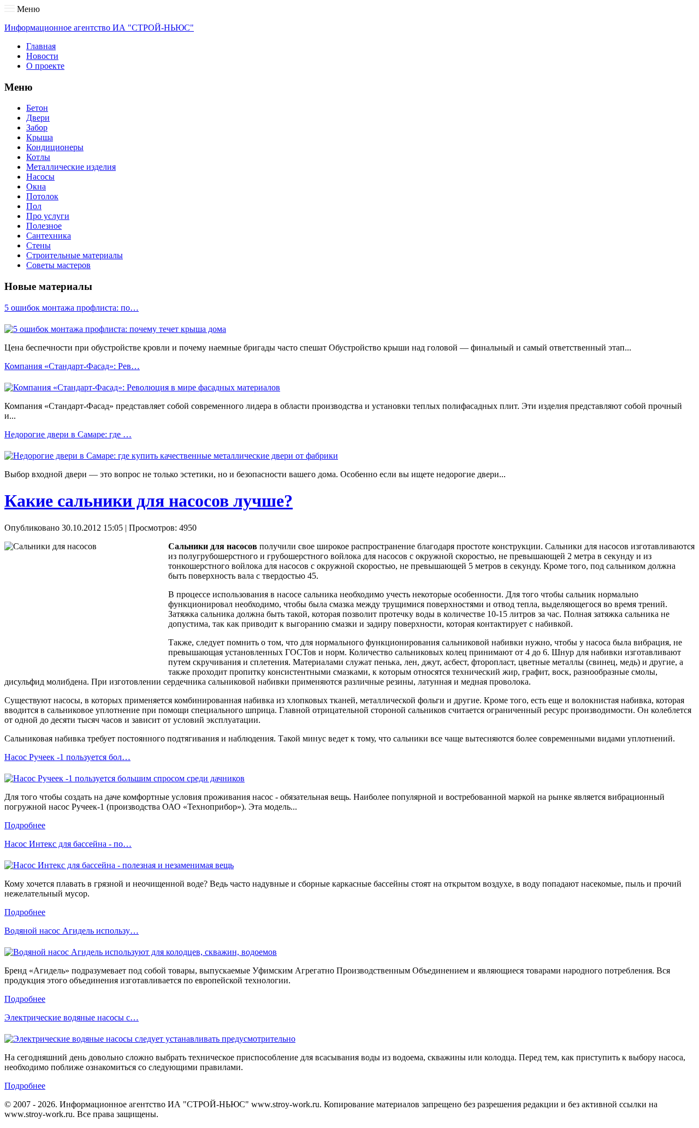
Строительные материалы (74, 255)
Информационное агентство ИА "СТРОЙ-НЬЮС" (99, 27)
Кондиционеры (55, 147)
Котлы (38, 157)
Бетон (37, 107)
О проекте (45, 65)
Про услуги (47, 216)
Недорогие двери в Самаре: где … (68, 434)
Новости (42, 56)
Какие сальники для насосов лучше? (148, 500)
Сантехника (48, 235)
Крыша (39, 137)
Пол (34, 206)
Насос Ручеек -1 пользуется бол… (67, 757)
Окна (36, 186)
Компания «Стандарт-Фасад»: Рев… (72, 366)
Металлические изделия (71, 166)
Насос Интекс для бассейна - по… (68, 843)
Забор (37, 127)
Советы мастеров (58, 265)
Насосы (40, 176)
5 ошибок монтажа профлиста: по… (71, 307)
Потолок (42, 196)
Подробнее (24, 825)
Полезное (44, 225)
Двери (38, 117)
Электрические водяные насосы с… (71, 1017)
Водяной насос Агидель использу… (71, 930)
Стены (38, 245)
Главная (41, 46)
